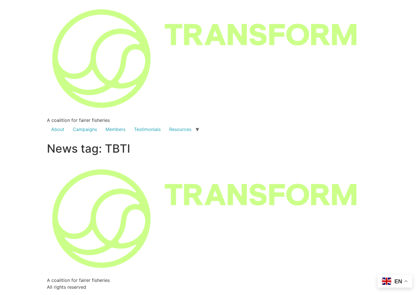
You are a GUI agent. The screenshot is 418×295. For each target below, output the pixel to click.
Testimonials (147, 129)
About (57, 129)
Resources (180, 129)
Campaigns (85, 129)
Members (115, 129)
